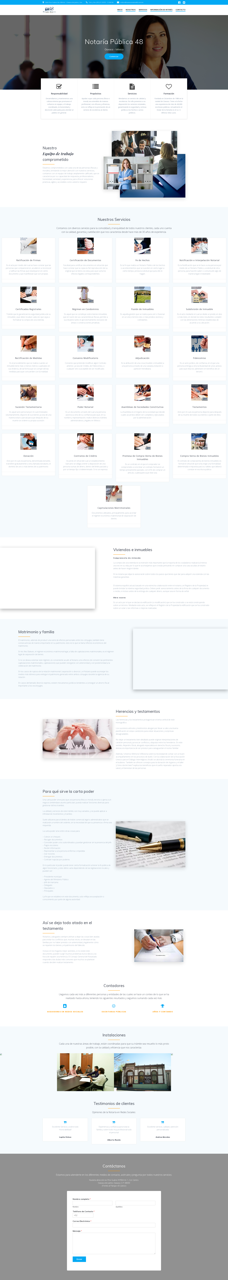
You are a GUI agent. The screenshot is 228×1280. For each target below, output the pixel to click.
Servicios (143, 10)
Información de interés (161, 10)
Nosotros (130, 10)
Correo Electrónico (82, 1221)
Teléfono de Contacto (84, 1211)
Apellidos (119, 1207)
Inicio (120, 10)
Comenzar (114, 56)
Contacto (180, 10)
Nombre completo (82, 1199)
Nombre (75, 1207)
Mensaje (77, 1231)
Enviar (79, 1259)
